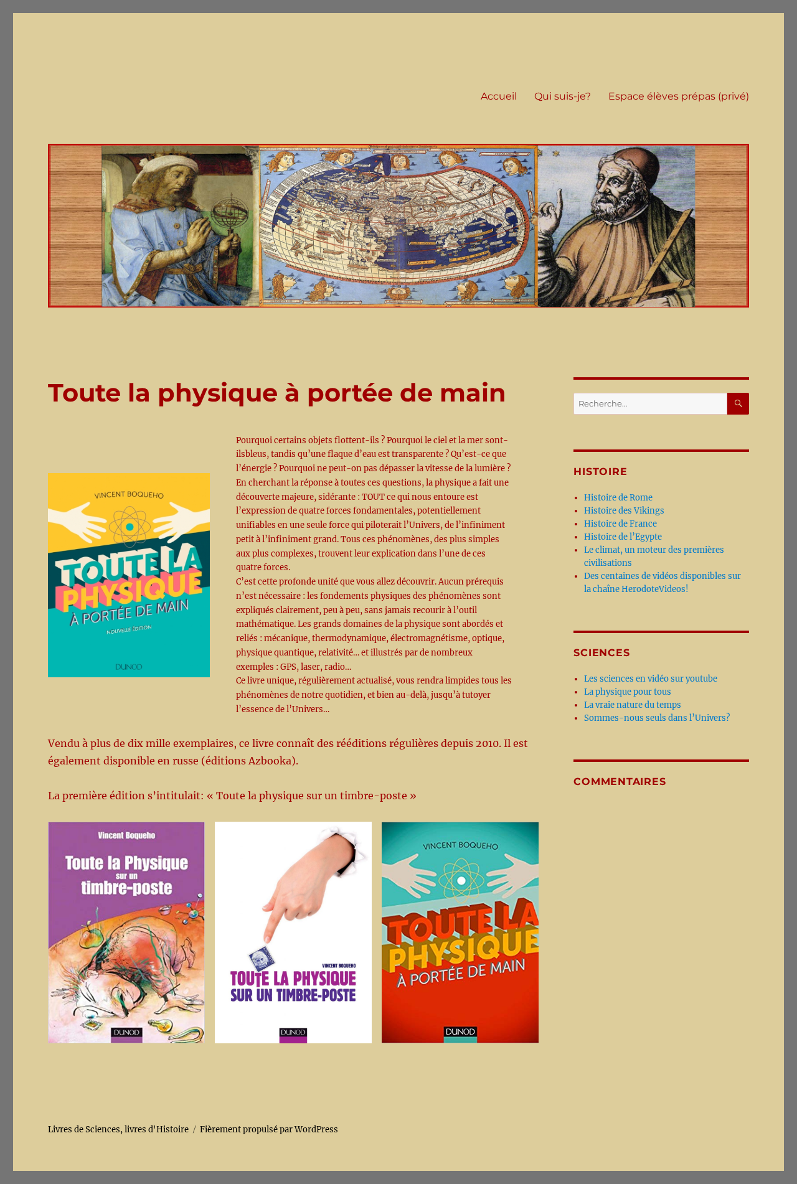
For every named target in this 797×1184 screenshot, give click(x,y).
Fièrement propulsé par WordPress (269, 1129)
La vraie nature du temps (632, 705)
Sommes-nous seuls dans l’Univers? (657, 718)
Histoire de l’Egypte (623, 537)
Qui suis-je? (562, 96)
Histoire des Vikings (624, 510)
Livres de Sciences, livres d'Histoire (118, 1129)
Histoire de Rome (618, 497)
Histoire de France (620, 524)
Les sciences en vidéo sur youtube (650, 679)
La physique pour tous (627, 692)
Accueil (499, 96)
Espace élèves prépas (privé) (678, 96)
